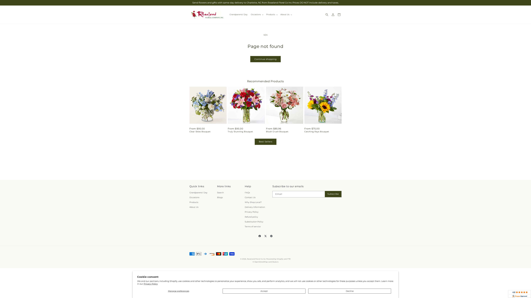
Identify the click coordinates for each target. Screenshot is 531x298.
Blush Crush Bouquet (277, 131)
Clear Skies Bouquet (199, 131)
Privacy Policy (151, 284)
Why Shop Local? (253, 202)
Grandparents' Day (198, 192)
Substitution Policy (254, 221)
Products (193, 202)
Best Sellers (265, 141)
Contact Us (250, 197)
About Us (193, 207)
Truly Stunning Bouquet (240, 131)
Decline (350, 291)
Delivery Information (255, 207)
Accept (264, 291)
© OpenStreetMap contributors (265, 262)
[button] (257, 14)
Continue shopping (265, 59)
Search (220, 192)
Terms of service (253, 226)
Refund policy (251, 217)
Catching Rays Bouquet (316, 131)
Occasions (194, 197)
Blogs (220, 197)
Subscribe (333, 194)
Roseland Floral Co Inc (256, 259)
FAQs (247, 192)
